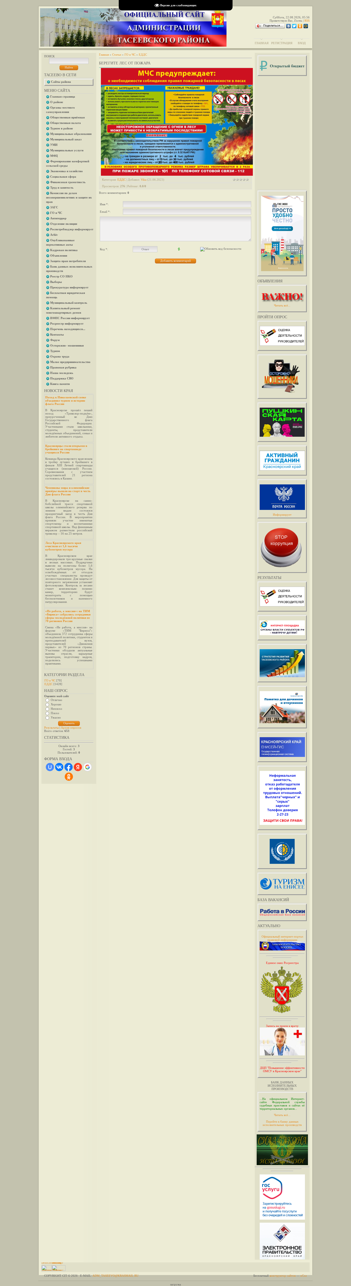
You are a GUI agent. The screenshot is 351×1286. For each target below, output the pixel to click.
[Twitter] (294, 26)
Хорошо (56, 704)
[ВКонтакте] (288, 26)
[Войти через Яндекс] (78, 767)
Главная (261, 43)
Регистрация (281, 43)
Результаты (51, 727)
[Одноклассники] (300, 26)
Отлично (56, 700)
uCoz (303, 1275)
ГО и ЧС (49, 680)
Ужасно (56, 717)
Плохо (55, 713)
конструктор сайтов (283, 1275)
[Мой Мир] (306, 26)
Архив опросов (71, 727)
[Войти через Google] (87, 767)
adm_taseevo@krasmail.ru (115, 1275)
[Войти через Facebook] (68, 767)
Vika (143, 179)
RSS (307, 20)
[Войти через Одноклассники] (69, 777)
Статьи (116, 54)
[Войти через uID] (50, 767)
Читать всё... (282, 1115)
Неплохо (56, 708)
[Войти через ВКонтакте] (59, 767)
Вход (302, 43)
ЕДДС (48, 684)
